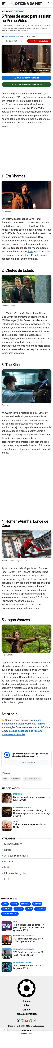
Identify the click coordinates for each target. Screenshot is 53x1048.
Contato (26, 1009)
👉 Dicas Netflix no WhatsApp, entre (26, 84)
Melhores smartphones (23, 936)
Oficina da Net (7, 11)
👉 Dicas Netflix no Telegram (26, 78)
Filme (5, 779)
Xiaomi (29, 909)
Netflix (8, 849)
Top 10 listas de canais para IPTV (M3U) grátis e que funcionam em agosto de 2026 (29, 927)
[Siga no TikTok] (34, 1020)
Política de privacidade (27, 1014)
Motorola (25, 904)
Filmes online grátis (15, 873)
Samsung (37, 904)
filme (30, 251)
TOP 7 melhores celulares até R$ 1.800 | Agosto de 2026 (28, 953)
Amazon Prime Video (16, 855)
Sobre (26, 1005)
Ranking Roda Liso (10, 914)
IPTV (7, 878)
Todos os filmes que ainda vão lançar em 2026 (27, 967)
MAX (7, 867)
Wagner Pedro (11, 37)
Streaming (19, 11)
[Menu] (4, 4)
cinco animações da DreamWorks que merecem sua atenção (24, 724)
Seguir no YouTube (41, 41)
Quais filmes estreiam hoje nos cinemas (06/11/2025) (31, 798)
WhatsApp (7, 909)
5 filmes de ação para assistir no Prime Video (26, 18)
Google (14, 904)
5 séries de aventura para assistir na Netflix (29, 825)
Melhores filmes (13, 844)
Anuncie (27, 1001)
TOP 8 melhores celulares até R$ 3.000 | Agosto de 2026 (28, 940)
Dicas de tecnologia (32, 779)
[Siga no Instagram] (22, 1020)
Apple (5, 904)
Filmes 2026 (40, 909)
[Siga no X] (18, 1020)
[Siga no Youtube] (26, 1020)
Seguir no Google (15, 41)
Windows (18, 909)
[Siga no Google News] (30, 1020)
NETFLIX (16, 821)
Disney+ (8, 861)
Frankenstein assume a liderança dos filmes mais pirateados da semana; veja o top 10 (31, 813)
